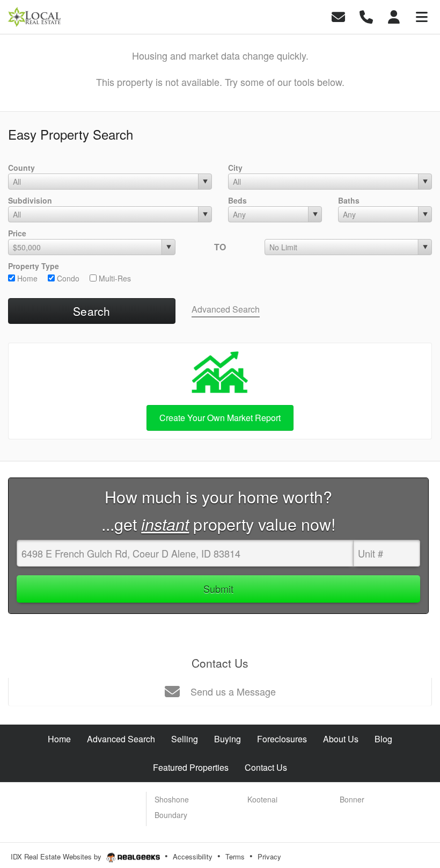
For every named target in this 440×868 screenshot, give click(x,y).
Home (26, 278)
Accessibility (192, 856)
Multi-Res (114, 278)
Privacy (269, 856)
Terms (235, 856)
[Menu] (422, 16)
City (235, 167)
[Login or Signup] (394, 16)
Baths (349, 200)
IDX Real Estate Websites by (57, 856)
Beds (237, 200)
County (21, 167)
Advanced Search (226, 309)
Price (17, 233)
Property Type (33, 266)
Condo (67, 278)
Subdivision (30, 200)
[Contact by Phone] (366, 16)
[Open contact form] (338, 16)
